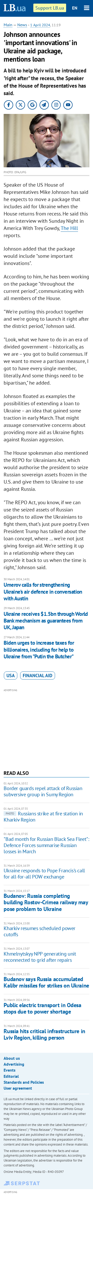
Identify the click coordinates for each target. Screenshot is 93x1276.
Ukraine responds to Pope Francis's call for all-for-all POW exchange (44, 873)
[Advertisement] (46, 728)
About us (12, 1058)
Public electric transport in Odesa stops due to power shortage (42, 1008)
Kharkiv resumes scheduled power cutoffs (39, 931)
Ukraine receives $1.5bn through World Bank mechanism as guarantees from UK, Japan (46, 620)
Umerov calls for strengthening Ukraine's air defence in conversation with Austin (43, 591)
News (22, 24)
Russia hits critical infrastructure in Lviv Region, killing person (44, 1034)
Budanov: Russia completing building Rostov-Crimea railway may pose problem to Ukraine (46, 902)
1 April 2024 (40, 25)
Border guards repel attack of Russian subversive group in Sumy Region (43, 791)
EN (74, 8)
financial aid (37, 675)
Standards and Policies (24, 1082)
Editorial (11, 1076)
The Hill (69, 228)
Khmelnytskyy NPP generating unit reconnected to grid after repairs (40, 956)
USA (10, 675)
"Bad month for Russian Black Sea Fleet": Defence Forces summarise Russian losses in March (46, 845)
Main (8, 24)
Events (10, 1070)
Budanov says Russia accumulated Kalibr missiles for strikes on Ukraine (46, 982)
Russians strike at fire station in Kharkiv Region (43, 816)
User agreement (18, 1088)
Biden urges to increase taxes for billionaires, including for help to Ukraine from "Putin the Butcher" (39, 649)
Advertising (14, 1064)
